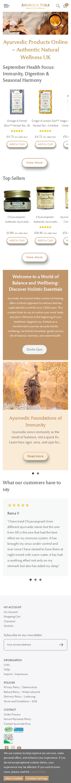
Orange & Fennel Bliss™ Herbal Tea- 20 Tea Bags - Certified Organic (17, 123)
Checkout (9, 621)
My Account (11, 612)
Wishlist (8, 626)
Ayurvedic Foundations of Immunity (35, 421)
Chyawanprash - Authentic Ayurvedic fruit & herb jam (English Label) (17, 219)
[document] (35, 766)
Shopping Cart (12, 616)
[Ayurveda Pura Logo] (35, 6)
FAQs (7, 669)
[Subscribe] (62, 645)
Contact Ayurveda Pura (17, 723)
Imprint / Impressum (16, 674)
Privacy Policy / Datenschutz (20, 687)
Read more (35, 456)
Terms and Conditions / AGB (20, 701)
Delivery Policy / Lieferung (19, 696)
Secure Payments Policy (17, 719)
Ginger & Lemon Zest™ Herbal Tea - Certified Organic (45, 123)
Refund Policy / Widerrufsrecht (22, 692)
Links (7, 664)
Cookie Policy (38, 771)
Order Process (12, 714)
